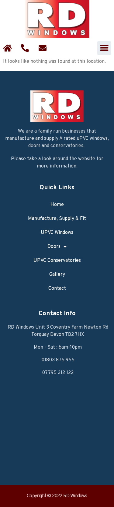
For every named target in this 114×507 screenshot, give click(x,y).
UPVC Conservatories (57, 261)
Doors (53, 247)
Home (57, 205)
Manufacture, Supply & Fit (57, 219)
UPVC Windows (57, 233)
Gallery (57, 275)
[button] (104, 48)
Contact (57, 289)
